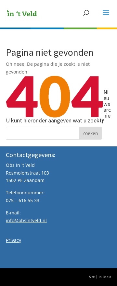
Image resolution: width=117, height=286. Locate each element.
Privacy (13, 240)
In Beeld (105, 277)
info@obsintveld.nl (26, 220)
